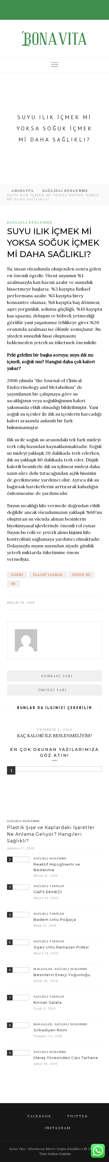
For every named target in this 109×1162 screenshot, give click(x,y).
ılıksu (17, 575)
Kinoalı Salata (48, 1002)
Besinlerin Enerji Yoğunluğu (62, 974)
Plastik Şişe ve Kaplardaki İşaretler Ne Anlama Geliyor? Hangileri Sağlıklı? (51, 834)
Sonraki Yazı (56, 676)
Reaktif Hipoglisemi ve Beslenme (57, 867)
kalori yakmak (48, 575)
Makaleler (43, 969)
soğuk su (81, 575)
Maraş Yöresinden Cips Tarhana (66, 1057)
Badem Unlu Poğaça (55, 919)
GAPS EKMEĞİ (48, 892)
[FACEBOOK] (46, 7)
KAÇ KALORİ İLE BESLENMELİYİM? (54, 735)
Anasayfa (22, 190)
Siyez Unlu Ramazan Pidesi (61, 947)
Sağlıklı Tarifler (49, 886)
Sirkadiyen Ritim (50, 1030)
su (13, 584)
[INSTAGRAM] (62, 7)
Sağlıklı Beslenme (65, 190)
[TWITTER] (54, 7)
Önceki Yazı (52, 690)
